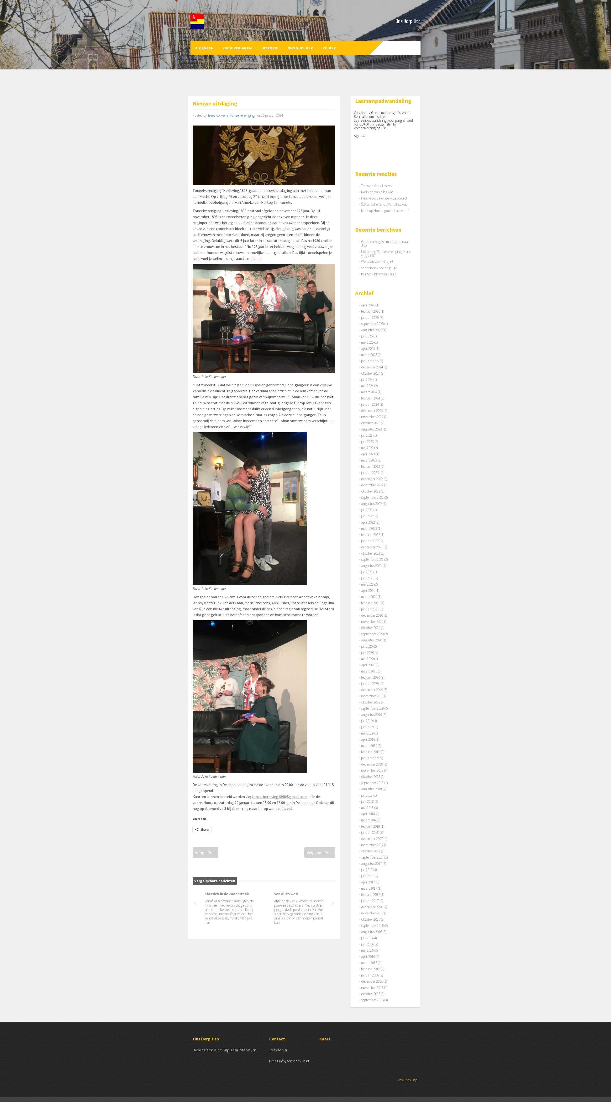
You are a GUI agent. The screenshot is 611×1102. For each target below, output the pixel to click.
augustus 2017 (371, 863)
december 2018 (372, 764)
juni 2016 (367, 944)
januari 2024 (370, 404)
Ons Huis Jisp (300, 48)
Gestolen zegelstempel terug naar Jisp (385, 243)
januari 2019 (370, 758)
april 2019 (368, 739)
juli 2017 (367, 869)
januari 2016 (370, 975)
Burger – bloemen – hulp (378, 274)
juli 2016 (367, 938)
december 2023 (372, 410)
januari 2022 (370, 541)
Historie (269, 48)
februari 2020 (370, 677)
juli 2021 (367, 572)
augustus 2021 (371, 565)
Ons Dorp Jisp (407, 1080)
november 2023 (372, 417)
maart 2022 (369, 528)
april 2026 (368, 305)
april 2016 (368, 956)
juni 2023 (367, 441)
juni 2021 (367, 578)
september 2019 (372, 708)
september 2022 (372, 497)
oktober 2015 (370, 994)
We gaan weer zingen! (377, 261)
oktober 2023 (370, 423)
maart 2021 (369, 596)
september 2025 (372, 323)
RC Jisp (329, 48)
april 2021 (368, 590)
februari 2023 (370, 466)
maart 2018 (369, 820)
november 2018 (372, 770)
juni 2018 (367, 801)
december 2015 (372, 981)
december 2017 (372, 838)
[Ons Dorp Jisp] (216, 21)
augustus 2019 (371, 714)
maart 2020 (369, 671)
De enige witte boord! (391, 198)
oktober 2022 (370, 491)
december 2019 (372, 689)
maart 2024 (369, 392)
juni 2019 (367, 727)
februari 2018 (370, 826)
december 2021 (372, 547)
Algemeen (204, 48)
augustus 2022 (371, 503)
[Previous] (195, 904)
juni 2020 (367, 652)
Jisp (417, 21)
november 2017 (372, 845)
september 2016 (372, 925)
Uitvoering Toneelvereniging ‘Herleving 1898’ (386, 253)
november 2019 (372, 696)
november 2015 (372, 987)
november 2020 (372, 621)
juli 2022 (367, 510)
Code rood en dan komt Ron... (297, 895)
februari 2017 (370, 894)
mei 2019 (367, 733)
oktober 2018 (370, 776)
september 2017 (372, 857)
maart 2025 (369, 354)
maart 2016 (369, 962)
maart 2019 (369, 745)
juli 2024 (367, 379)
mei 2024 (367, 385)
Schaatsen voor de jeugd (379, 268)
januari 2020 (370, 683)
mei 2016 (367, 950)
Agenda (359, 135)
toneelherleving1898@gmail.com (279, 796)
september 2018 (372, 783)
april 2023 (368, 454)
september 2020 (372, 634)
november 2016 (372, 913)
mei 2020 (367, 658)
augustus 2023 (371, 429)
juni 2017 (367, 876)
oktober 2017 (370, 851)
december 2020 (372, 615)
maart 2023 (369, 460)
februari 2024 (370, 398)
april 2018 (368, 814)
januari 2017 (370, 900)
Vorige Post (205, 852)
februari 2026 (370, 311)
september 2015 (372, 1000)
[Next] (332, 904)
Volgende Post (320, 852)
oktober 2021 (370, 553)
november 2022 (372, 485)
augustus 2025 (371, 330)
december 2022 (372, 479)
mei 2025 (367, 342)
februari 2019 (370, 752)
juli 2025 (367, 336)
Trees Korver (217, 115)
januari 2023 (370, 472)
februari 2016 (370, 969)
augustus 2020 (371, 640)
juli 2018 (367, 795)
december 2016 (372, 907)
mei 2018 (367, 807)
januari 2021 (370, 609)
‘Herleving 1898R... (220, 893)
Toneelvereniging (242, 115)
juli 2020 (367, 646)
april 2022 (368, 522)
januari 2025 (370, 361)
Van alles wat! (383, 186)
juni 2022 (367, 516)
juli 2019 (367, 721)
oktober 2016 (370, 919)
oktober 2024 (370, 373)
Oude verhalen (237, 48)
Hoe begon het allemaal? (392, 210)
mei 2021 (367, 584)
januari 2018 (370, 832)
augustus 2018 (371, 789)
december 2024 (372, 367)
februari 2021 (370, 603)
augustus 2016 (371, 931)
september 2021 (372, 559)
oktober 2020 (370, 627)
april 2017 (368, 882)
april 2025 (368, 348)
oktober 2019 (370, 702)
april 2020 (368, 665)
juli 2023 (367, 435)
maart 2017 (369, 888)
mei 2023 (367, 448)
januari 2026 (370, 317)
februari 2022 (370, 534)
